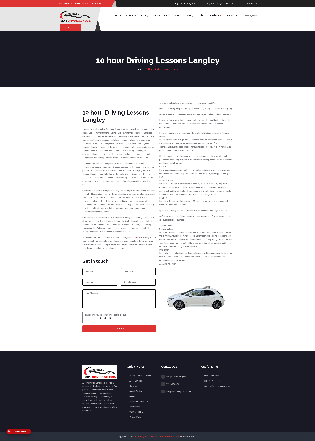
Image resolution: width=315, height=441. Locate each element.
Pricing (144, 15)
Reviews (214, 15)
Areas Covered (161, 15)
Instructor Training (183, 15)
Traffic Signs (134, 407)
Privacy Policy (135, 417)
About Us (131, 15)
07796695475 (250, 3)
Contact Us (231, 15)
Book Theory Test (211, 376)
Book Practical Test (212, 381)
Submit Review (135, 391)
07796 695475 (172, 384)
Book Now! (96, 3)
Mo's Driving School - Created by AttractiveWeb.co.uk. (157, 436)
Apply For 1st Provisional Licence (218, 386)
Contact (135, 237)
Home (118, 15)
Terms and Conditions (138, 401)
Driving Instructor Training (140, 376)
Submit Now (119, 329)
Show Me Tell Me (136, 412)
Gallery (201, 15)
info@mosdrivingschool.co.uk (219, 3)
